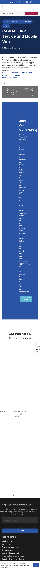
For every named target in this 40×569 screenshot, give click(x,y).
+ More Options (20, 526)
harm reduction (18, 83)
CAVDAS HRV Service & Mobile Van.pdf (17, 73)
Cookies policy (7, 541)
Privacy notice (7, 544)
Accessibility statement (10, 553)
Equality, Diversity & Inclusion (13, 559)
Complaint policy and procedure (13, 556)
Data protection (8, 550)
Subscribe (20, 531)
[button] (18, 2)
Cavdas (9, 83)
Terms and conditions (10, 547)
